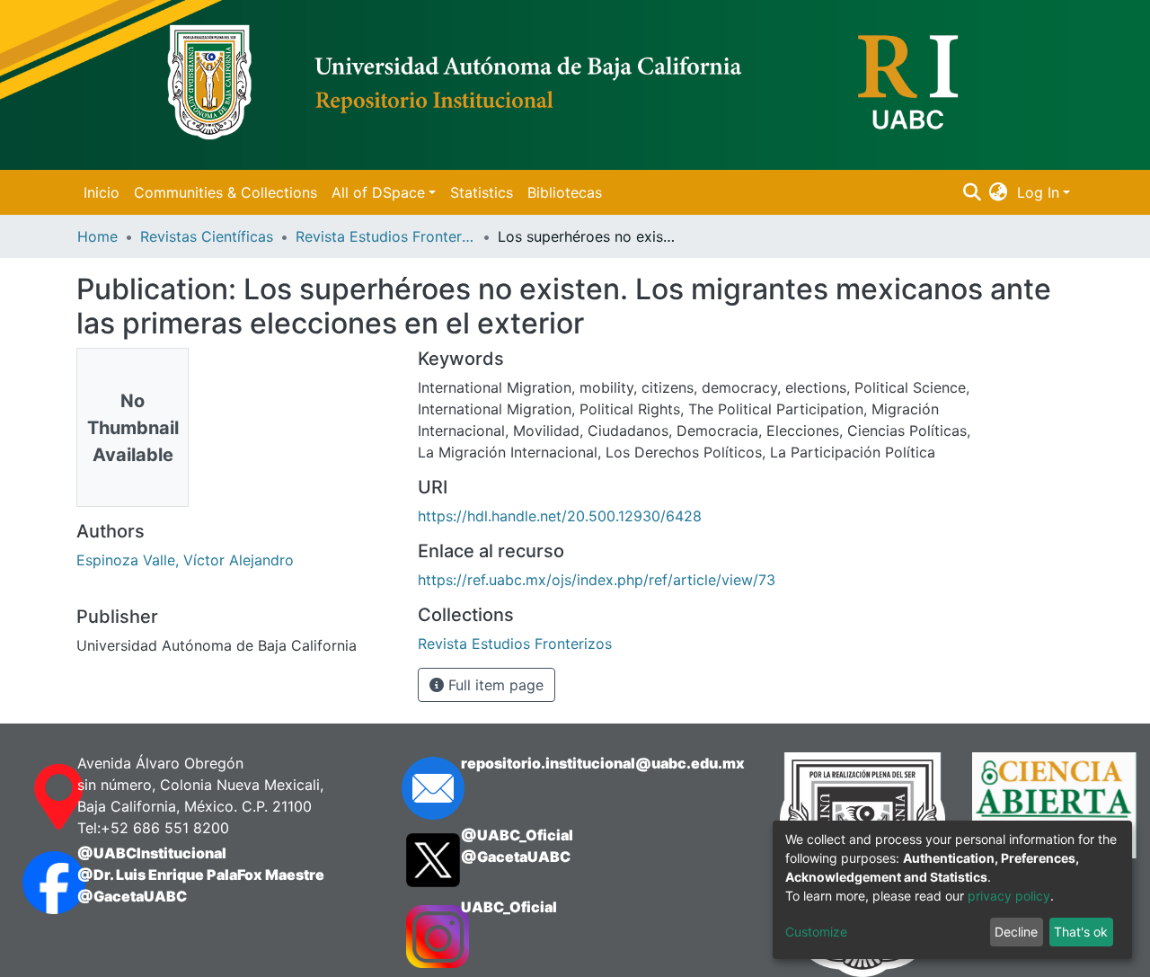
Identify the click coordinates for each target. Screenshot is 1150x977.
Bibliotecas (564, 192)
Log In (1038, 192)
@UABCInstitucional (151, 853)
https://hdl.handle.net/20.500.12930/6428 (560, 516)
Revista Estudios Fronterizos (385, 236)
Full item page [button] (494, 685)
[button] (998, 192)
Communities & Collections (225, 192)
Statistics (481, 192)
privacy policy (1009, 895)
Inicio (101, 192)
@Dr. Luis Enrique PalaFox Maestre (200, 875)
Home (97, 236)
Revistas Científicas (206, 236)
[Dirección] (32, 797)
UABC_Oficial (509, 907)
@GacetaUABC (132, 896)
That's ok (1081, 931)
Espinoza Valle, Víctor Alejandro (185, 560)
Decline (1016, 931)
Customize (816, 931)
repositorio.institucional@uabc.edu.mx (603, 763)
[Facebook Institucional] (32, 882)
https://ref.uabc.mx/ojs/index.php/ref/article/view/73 (596, 580)
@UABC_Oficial (517, 835)
